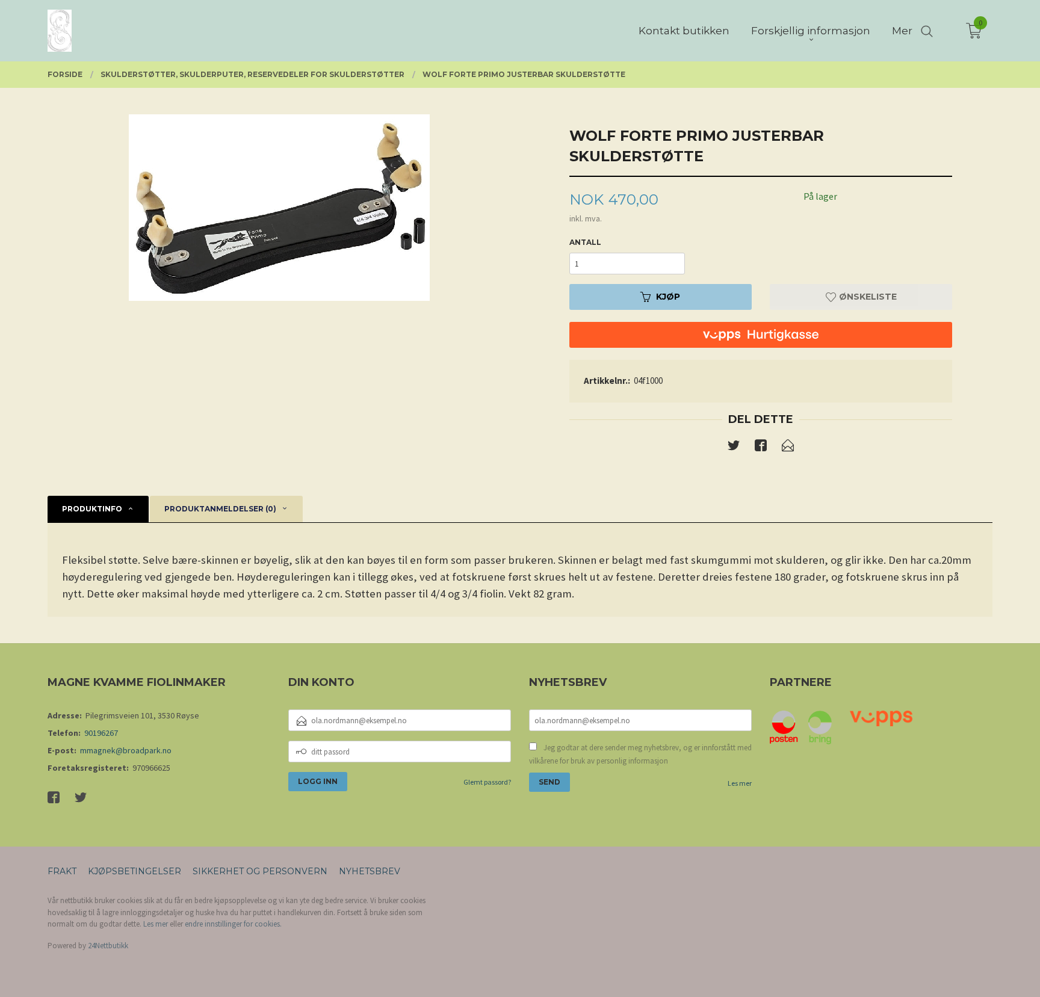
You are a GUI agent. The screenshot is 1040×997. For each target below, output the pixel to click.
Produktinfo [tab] (92, 508)
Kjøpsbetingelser (134, 871)
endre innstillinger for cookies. (233, 924)
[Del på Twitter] (733, 447)
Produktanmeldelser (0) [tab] (220, 508)
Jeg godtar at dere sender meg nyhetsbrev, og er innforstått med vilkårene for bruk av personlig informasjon (640, 754)
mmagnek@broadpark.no (126, 750)
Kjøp (668, 296)
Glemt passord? (487, 781)
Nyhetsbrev (369, 871)
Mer (902, 31)
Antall (585, 242)
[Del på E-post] (788, 447)
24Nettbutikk (108, 945)
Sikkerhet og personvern (260, 871)
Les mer (740, 783)
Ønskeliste (867, 296)
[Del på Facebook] (761, 447)
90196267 (101, 732)
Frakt (62, 871)
